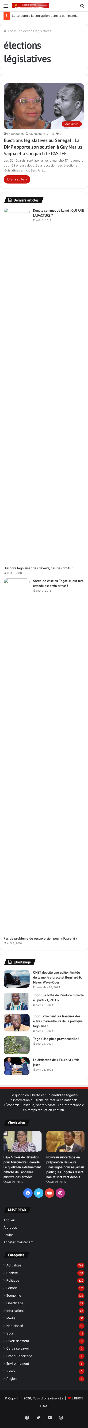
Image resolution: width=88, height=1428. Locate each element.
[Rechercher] (82, 7)
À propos (10, 1227)
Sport (10, 1333)
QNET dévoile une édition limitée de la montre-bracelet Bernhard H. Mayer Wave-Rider (57, 977)
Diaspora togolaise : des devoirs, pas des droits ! (38, 568)
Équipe (9, 1235)
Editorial (12, 1288)
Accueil (12, 31)
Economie (13, 1295)
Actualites (13, 1265)
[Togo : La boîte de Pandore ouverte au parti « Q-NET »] (17, 1001)
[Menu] (6, 7)
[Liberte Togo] (30, 5)
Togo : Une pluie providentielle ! (56, 1039)
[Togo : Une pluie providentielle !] (17, 1045)
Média (10, 1318)
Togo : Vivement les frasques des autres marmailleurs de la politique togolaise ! (58, 1021)
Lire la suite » (17, 179)
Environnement (17, 1363)
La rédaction (15, 134)
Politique (12, 1280)
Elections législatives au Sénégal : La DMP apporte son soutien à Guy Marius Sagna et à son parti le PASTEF (43, 147)
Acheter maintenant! (19, 1242)
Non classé (14, 1326)
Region (11, 1379)
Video (10, 1371)
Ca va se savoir (18, 1348)
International (15, 1311)
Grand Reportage (19, 1356)
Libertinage (14, 1303)
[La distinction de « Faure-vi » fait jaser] (17, 1066)
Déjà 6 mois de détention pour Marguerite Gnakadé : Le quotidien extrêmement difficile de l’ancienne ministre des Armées (22, 1167)
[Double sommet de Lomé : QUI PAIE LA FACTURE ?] (17, 385)
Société (12, 1273)
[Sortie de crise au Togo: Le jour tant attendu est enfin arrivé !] (17, 755)
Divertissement (17, 1341)
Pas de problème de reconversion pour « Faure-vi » (43, 938)
